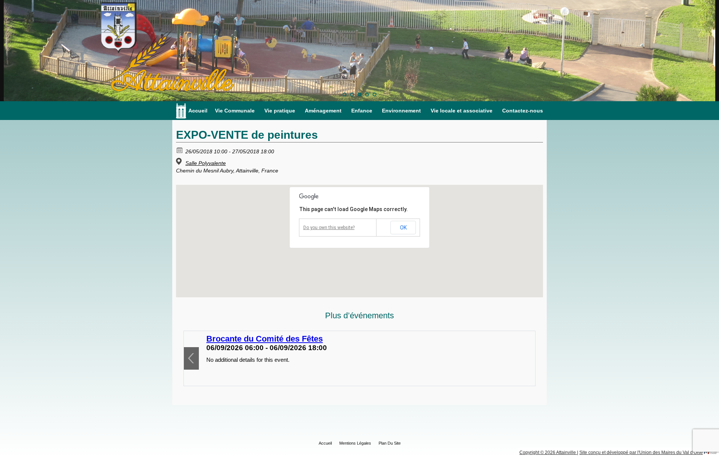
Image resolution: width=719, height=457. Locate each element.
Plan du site (390, 443)
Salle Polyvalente (205, 163)
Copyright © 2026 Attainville (548, 452)
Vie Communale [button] (235, 111)
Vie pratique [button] (279, 111)
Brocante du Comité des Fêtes (264, 338)
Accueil (197, 111)
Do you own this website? (329, 227)
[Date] (180, 149)
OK (403, 228)
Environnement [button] (401, 111)
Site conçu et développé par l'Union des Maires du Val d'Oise (641, 452)
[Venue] (180, 161)
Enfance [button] (361, 111)
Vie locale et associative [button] (461, 111)
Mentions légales (355, 443)
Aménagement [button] (323, 111)
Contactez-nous (522, 111)
